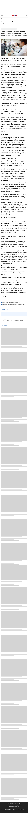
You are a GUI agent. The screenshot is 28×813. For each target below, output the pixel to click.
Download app (7, 809)
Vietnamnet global (7, 19)
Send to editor (21, 809)
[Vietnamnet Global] (15, 16)
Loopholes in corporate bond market (11, 302)
